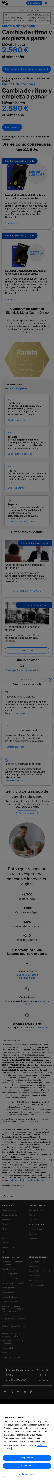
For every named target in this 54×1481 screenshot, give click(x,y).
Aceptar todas (27, 1458)
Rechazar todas (27, 1466)
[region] (27, 1442)
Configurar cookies (27, 1474)
